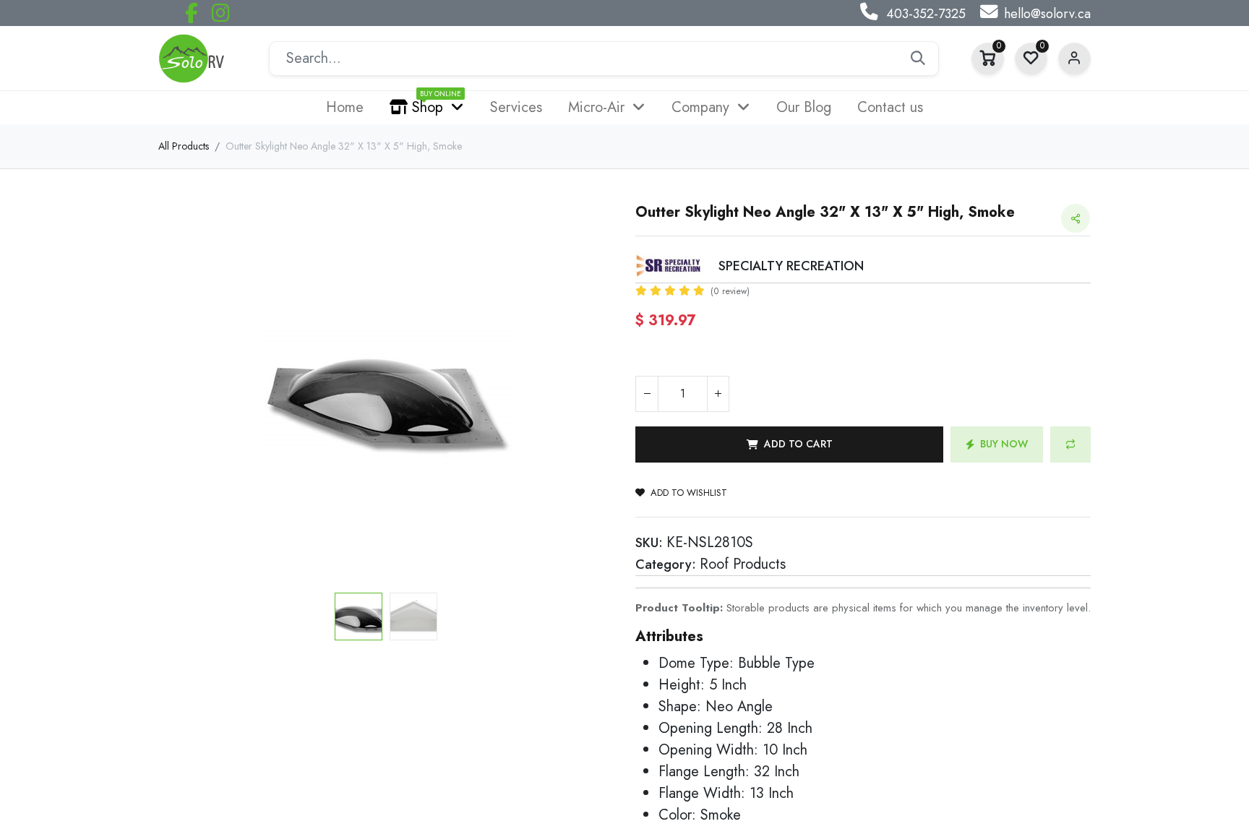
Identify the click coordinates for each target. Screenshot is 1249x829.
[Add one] (718, 394)
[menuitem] (344, 107)
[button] (192, 396)
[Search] (918, 58)
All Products (183, 146)
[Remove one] (647, 394)
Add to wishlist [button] (689, 492)
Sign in (1074, 59)
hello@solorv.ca (1047, 13)
